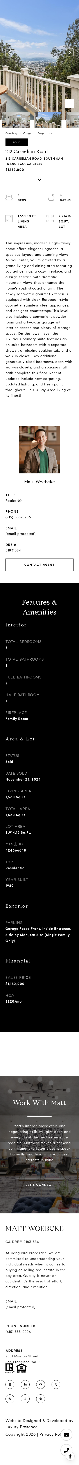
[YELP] (25, 1398)
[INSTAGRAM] (9, 1384)
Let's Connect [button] (39, 1185)
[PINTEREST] (9, 1398)
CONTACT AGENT (39, 565)
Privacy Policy (53, 1434)
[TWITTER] (56, 1384)
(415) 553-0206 (18, 517)
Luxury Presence (21, 1426)
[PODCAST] (40, 1398)
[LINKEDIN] (25, 1384)
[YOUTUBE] (40, 1384)
